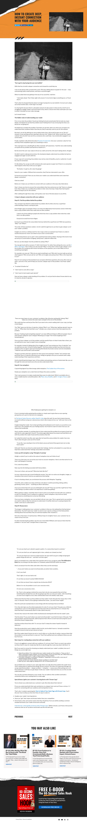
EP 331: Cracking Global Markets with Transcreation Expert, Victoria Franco (69, 752)
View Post (9, 764)
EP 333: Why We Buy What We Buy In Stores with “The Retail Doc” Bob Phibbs (16, 752)
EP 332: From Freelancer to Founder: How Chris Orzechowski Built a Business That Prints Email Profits (43, 753)
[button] (17, 25)
